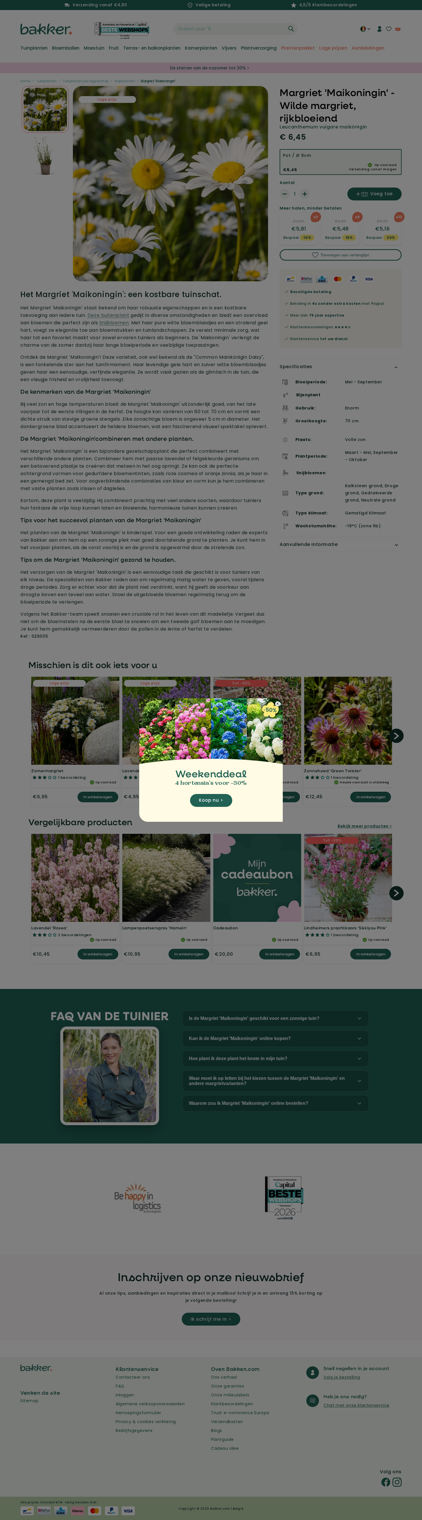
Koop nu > (211, 800)
